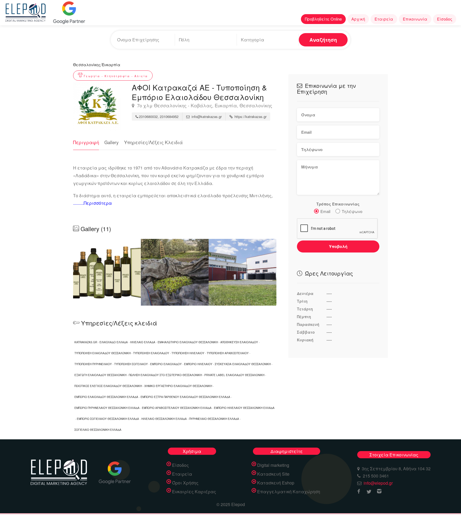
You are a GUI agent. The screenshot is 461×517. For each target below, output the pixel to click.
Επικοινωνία (415, 19)
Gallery (111, 142)
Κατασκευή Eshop (275, 483)
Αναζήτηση (323, 39)
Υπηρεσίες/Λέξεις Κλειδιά (153, 142)
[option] (175, 272)
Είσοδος (444, 19)
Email (325, 211)
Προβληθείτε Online (323, 19)
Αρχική (358, 19)
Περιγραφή (86, 142)
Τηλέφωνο (352, 211)
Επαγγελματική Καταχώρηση (288, 492)
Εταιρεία (384, 19)
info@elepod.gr (378, 483)
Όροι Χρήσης (185, 483)
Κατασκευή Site (273, 474)
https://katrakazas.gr (250, 116)
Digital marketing (273, 465)
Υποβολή (338, 246)
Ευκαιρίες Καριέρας (194, 492)
